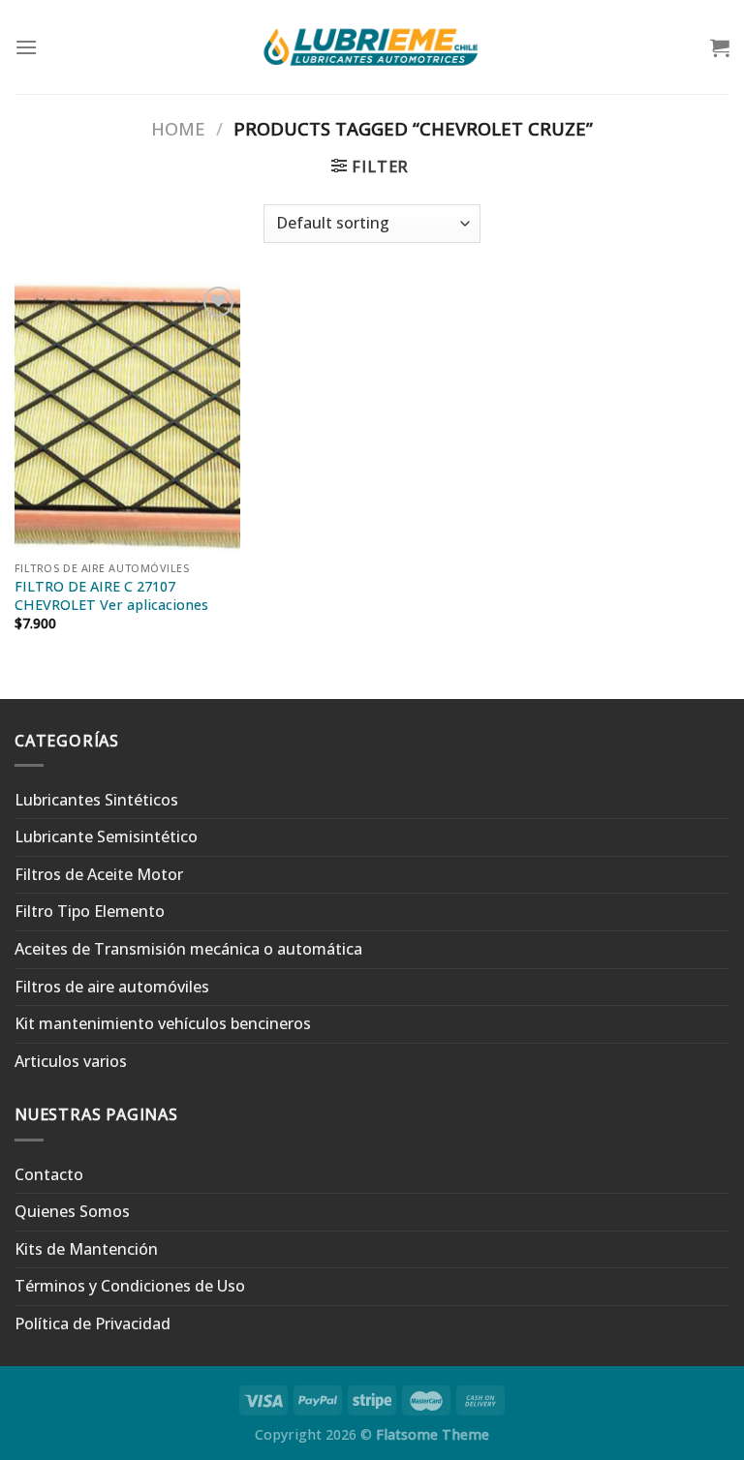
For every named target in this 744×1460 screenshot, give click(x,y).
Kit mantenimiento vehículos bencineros (163, 1023)
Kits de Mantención (86, 1249)
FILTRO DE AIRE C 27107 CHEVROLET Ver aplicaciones (111, 596)
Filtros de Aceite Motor (99, 874)
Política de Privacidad (92, 1323)
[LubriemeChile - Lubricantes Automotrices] (372, 46)
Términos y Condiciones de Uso (130, 1285)
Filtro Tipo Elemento (90, 911)
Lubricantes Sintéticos (96, 799)
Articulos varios (71, 1061)
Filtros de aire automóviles (112, 986)
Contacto (49, 1174)
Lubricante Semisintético (106, 836)
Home (178, 128)
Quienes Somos (72, 1211)
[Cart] (719, 47)
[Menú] (26, 47)
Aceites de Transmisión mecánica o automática (188, 948)
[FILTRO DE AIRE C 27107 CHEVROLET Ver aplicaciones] (127, 417)
